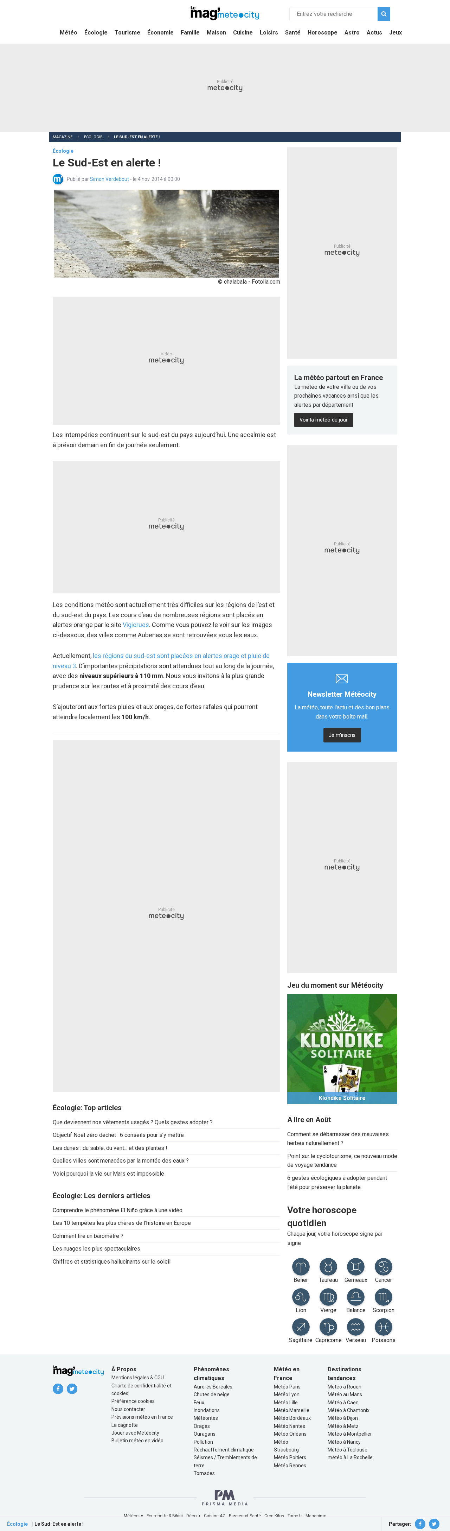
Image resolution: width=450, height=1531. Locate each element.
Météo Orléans (290, 1434)
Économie (160, 32)
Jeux (395, 32)
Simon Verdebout (110, 179)
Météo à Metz (343, 1426)
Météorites (206, 1418)
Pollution (203, 1442)
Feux (199, 1402)
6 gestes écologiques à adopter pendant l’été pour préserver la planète (337, 1182)
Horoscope (323, 32)
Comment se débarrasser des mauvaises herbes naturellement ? (338, 1139)
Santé (293, 32)
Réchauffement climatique (224, 1450)
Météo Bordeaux (292, 1418)
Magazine (62, 137)
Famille (190, 32)
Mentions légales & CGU (137, 1377)
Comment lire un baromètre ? (88, 1236)
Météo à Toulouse (347, 1450)
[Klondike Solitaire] (342, 1048)
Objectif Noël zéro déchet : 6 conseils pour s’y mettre (118, 1135)
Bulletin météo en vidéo (137, 1440)
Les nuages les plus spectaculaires (96, 1248)
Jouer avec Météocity (135, 1433)
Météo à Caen (343, 1402)
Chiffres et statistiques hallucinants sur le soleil (112, 1261)
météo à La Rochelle (350, 1457)
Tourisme (127, 32)
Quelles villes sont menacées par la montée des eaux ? (121, 1160)
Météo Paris (287, 1387)
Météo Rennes (290, 1465)
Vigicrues (136, 624)
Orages (202, 1426)
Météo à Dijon (343, 1418)
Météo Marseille (291, 1410)
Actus (374, 32)
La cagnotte (124, 1425)
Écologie (96, 32)
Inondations (207, 1410)
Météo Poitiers (290, 1457)
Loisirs (269, 32)
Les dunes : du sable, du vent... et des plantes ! (110, 1148)
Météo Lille (286, 1402)
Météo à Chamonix (348, 1410)
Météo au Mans (345, 1394)
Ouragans (205, 1434)
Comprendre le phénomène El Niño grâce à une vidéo (117, 1210)
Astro (352, 32)
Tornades (204, 1473)
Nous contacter (128, 1409)
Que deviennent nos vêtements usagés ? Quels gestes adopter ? (133, 1122)
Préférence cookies (133, 1401)
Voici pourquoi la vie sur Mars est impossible (108, 1173)
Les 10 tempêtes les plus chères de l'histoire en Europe (122, 1223)
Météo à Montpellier (350, 1434)
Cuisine (243, 32)
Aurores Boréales (213, 1387)
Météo (68, 32)
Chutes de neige (212, 1394)
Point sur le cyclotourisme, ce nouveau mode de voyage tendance (342, 1161)
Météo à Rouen (344, 1387)
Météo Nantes (289, 1426)
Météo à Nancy (344, 1442)
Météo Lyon (287, 1394)
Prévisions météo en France (142, 1417)
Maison (216, 32)
